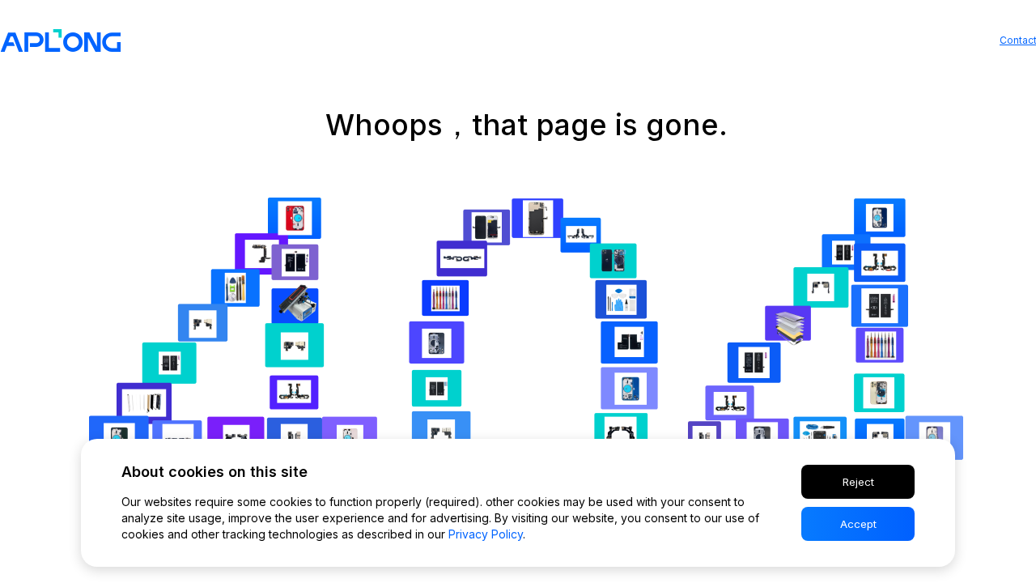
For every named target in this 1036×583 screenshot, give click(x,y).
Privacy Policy (485, 534)
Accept (858, 523)
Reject (858, 481)
